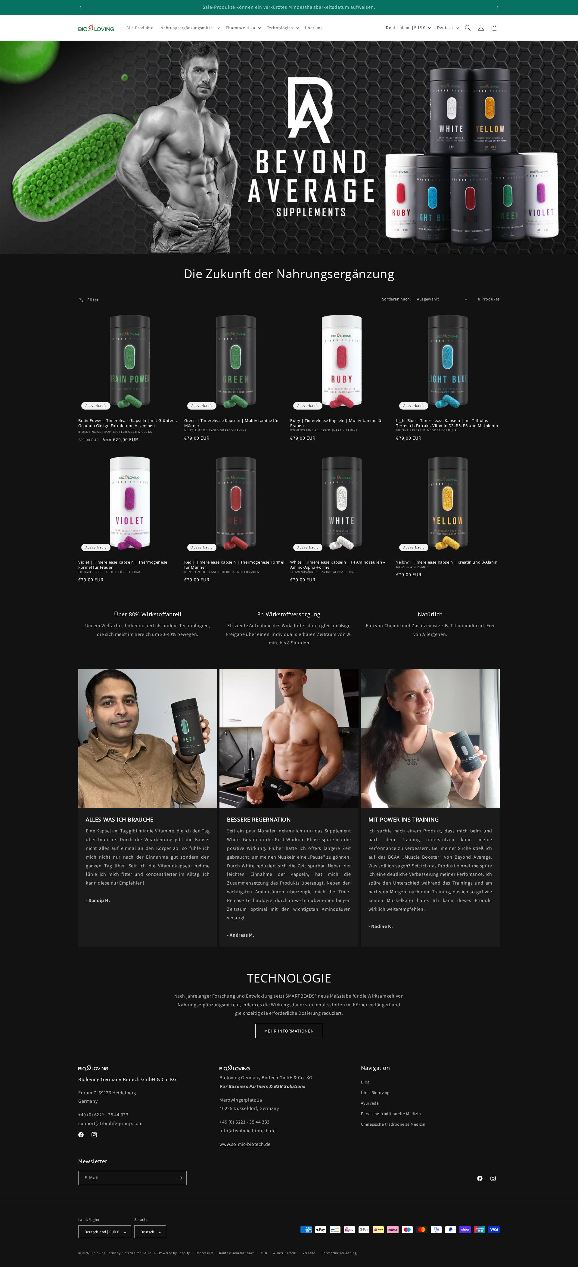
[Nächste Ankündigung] (497, 7)
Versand (309, 1253)
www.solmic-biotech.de (245, 1144)
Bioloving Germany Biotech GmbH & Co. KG (124, 1253)
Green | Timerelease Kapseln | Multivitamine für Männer (231, 423)
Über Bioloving (375, 1092)
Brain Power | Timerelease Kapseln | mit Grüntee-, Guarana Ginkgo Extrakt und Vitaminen (127, 423)
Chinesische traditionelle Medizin (393, 1124)
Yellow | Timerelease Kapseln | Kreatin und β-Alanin (447, 562)
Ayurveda (370, 1103)
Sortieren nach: (396, 299)
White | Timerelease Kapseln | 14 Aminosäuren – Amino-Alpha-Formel (338, 565)
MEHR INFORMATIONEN (289, 1031)
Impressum (204, 1253)
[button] (189, 27)
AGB (264, 1253)
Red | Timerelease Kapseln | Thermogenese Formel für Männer (234, 565)
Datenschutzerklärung (339, 1253)
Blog (365, 1082)
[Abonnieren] (179, 1178)
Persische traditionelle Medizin (391, 1113)
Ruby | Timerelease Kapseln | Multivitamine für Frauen (336, 423)
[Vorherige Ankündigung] (80, 7)
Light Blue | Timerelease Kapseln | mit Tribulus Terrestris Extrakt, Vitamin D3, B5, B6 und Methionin (447, 423)
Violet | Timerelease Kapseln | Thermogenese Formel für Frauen (122, 565)
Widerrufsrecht (285, 1253)
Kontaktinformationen (237, 1253)
